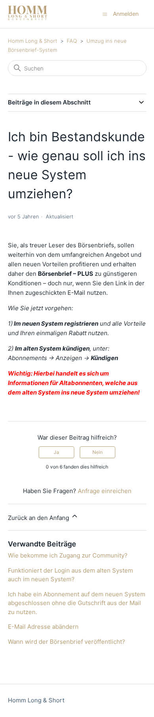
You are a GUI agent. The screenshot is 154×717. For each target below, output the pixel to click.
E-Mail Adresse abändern (43, 626)
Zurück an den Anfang (39, 518)
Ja (56, 452)
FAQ (72, 41)
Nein (97, 452)
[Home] (27, 18)
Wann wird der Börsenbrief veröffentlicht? (66, 641)
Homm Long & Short (32, 41)
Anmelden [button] (126, 13)
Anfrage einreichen (104, 491)
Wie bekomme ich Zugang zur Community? (68, 555)
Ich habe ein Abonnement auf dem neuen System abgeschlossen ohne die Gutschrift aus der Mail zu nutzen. (76, 603)
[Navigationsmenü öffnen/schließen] (104, 13)
